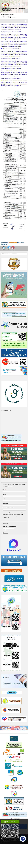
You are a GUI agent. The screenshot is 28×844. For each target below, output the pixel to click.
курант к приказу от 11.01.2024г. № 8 (12, 58)
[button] (23, 838)
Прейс (2, 58)
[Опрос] (13, 250)
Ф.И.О (4, 489)
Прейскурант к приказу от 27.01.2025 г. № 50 (11, 48)
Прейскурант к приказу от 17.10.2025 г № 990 (11, 31)
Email (4, 498)
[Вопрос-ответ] (9, 250)
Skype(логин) (5, 503)
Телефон (5, 494)
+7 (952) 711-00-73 (6, 16)
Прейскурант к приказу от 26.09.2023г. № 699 (11, 68)
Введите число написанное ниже (10, 526)
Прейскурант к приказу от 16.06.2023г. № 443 (11, 78)
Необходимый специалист (8, 508)
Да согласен (6, 517)
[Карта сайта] (3, 250)
